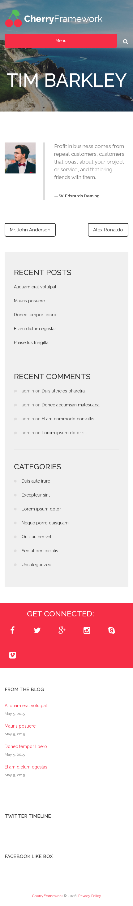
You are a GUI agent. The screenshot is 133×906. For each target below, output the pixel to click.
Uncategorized (36, 564)
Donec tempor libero (35, 314)
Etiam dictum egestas (35, 328)
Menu (60, 40)
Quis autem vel (36, 536)
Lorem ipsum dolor (41, 508)
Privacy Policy (89, 896)
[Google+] (61, 630)
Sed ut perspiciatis (40, 550)
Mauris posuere (29, 300)
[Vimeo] (12, 655)
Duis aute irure (36, 481)
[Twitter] (37, 630)
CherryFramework (47, 896)
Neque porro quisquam (45, 522)
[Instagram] (86, 630)
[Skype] (111, 630)
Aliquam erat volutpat (35, 286)
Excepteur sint (36, 494)
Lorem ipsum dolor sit (64, 432)
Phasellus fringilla (31, 342)
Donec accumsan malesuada (71, 404)
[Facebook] (12, 630)
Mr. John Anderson (30, 230)
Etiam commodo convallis (68, 418)
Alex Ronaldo (108, 230)
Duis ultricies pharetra (63, 390)
